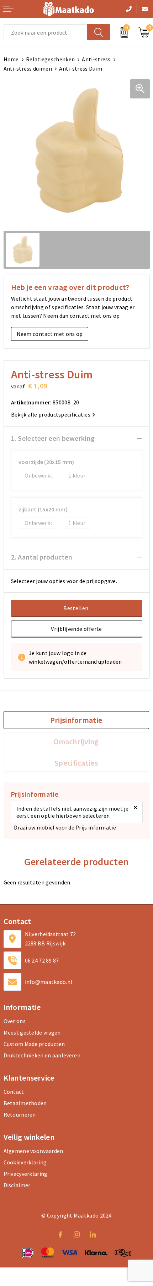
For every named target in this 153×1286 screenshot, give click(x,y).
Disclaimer (17, 1185)
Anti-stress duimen (28, 68)
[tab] (76, 720)
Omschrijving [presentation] (76, 741)
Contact (14, 1091)
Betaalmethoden (25, 1103)
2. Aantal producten (42, 556)
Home (11, 59)
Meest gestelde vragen (32, 1032)
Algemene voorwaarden (33, 1150)
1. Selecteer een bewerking (53, 438)
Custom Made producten (34, 1043)
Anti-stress (96, 59)
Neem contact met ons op (50, 333)
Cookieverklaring (25, 1162)
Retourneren (20, 1114)
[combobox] (46, 32)
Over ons (15, 1021)
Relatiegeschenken (50, 59)
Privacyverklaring (26, 1173)
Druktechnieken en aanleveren (42, 1055)
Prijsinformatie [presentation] (76, 720)
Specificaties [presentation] (76, 763)
